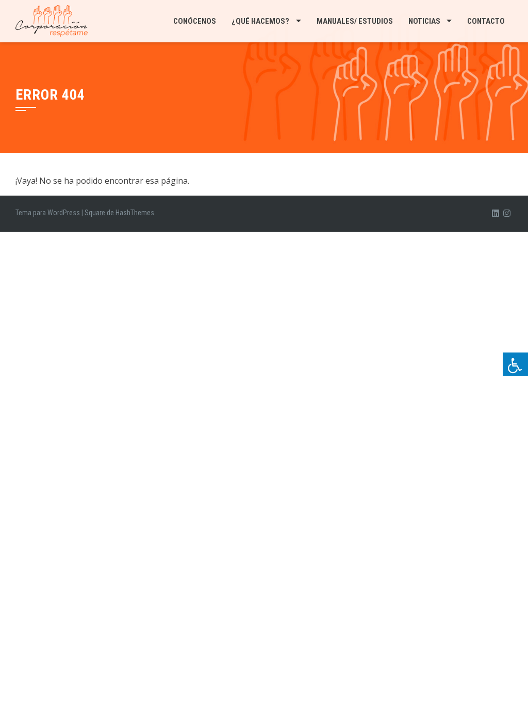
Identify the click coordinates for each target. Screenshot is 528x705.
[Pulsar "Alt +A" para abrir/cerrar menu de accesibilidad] (515, 364)
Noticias (424, 21)
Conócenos (194, 21)
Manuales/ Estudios (355, 21)
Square (95, 213)
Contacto (486, 21)
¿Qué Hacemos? (260, 21)
